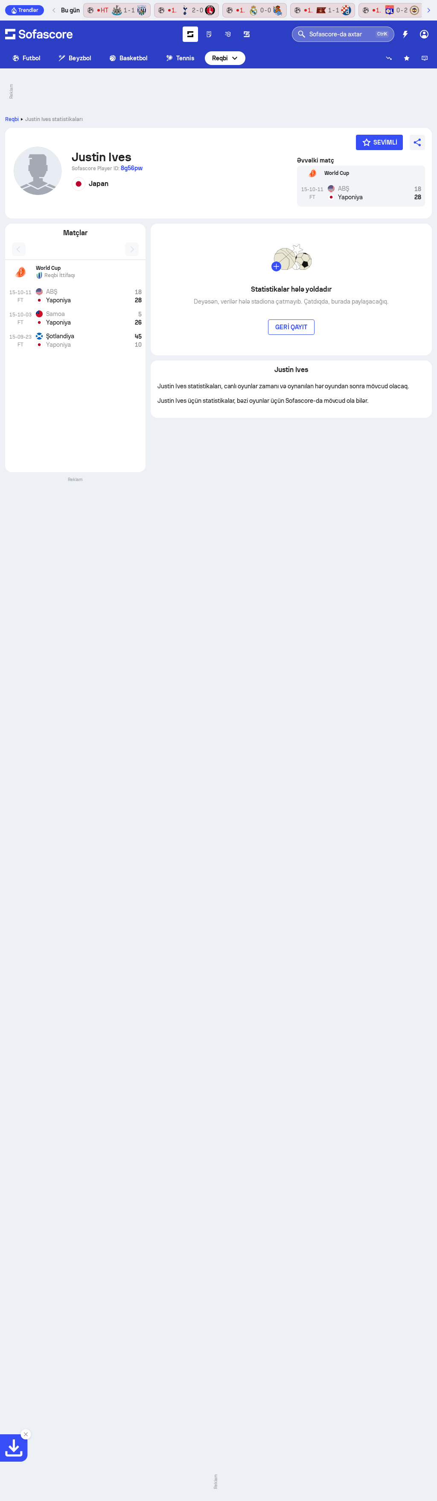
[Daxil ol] (424, 34)
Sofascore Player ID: (107, 168)
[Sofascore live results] (39, 34)
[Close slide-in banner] (25, 1434)
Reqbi (220, 58)
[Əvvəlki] (54, 10)
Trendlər (28, 10)
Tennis (185, 58)
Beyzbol (80, 58)
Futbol (32, 58)
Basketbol (133, 58)
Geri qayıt (291, 327)
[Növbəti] (428, 10)
